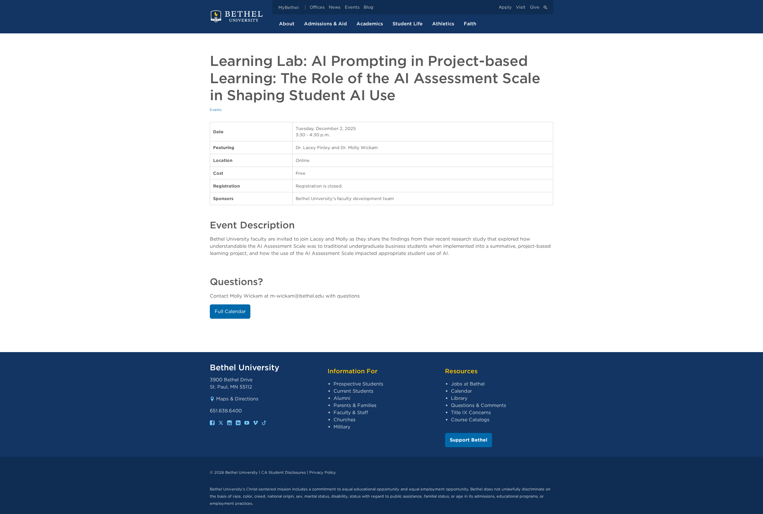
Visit (520, 7)
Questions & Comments (478, 405)
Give (534, 7)
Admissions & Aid (325, 24)
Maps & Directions (237, 399)
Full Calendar (230, 311)
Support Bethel (468, 440)
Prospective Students (358, 384)
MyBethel (288, 7)
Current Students (353, 391)
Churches (345, 419)
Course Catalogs (470, 419)
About (286, 24)
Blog (368, 7)
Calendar (461, 391)
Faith (470, 24)
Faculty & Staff (351, 412)
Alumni (342, 398)
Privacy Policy (322, 472)
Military (342, 427)
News (334, 7)
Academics (369, 24)
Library (459, 398)
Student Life (408, 24)
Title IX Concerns (471, 412)
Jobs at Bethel (468, 384)
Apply (505, 7)
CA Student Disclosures (283, 472)
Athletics (443, 24)
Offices (317, 7)
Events (352, 7)
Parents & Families (355, 405)
